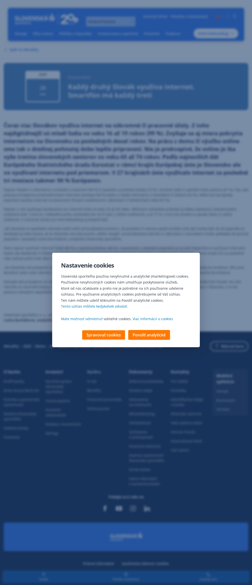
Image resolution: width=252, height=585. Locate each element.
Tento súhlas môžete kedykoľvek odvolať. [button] (94, 306)
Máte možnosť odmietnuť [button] (82, 318)
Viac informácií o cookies (153, 318)
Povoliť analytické (149, 335)
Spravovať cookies (103, 335)
